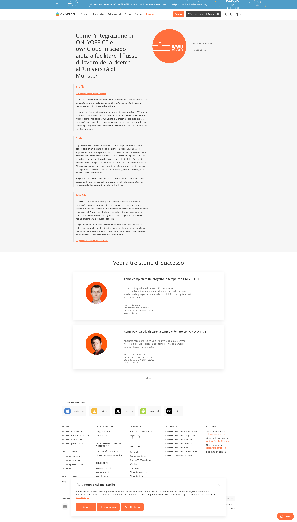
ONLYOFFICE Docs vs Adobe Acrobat (181, 451)
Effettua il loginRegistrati (203, 14)
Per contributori (103, 468)
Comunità (134, 452)
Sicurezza (135, 426)
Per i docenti (101, 435)
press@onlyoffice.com (216, 447)
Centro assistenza (138, 456)
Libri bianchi (135, 468)
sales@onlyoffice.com (216, 434)
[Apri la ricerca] (225, 14)
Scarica (179, 14)
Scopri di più (82, 497)
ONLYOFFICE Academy (140, 460)
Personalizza (108, 507)
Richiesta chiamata (216, 451)
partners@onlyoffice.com (217, 441)
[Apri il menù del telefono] (231, 14)
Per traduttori (102, 472)
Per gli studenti (103, 431)
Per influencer (102, 476)
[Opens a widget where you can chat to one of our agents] (285, 516)
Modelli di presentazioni (73, 443)
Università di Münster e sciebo (91, 93)
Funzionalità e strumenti (107, 451)
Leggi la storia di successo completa (92, 240)
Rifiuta (86, 507)
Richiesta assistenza (139, 472)
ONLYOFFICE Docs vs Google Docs (179, 435)
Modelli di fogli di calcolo (73, 439)
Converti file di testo (71, 456)
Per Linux (103, 411)
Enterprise (98, 14)
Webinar (134, 464)
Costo (128, 14)
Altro (148, 378)
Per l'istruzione (105, 426)
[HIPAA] (132, 437)
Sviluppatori (114, 14)
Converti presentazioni (72, 464)
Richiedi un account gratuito (109, 455)
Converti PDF (68, 468)
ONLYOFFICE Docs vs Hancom (178, 455)
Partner (138, 14)
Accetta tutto (132, 507)
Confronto (170, 426)
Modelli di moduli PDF (72, 431)
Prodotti (84, 14)
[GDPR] (139, 437)
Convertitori (69, 451)
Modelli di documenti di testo (75, 435)
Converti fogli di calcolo (72, 460)
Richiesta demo (137, 476)
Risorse (150, 14)
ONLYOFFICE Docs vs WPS (176, 447)
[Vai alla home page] (65, 14)
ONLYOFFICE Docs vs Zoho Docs (179, 439)
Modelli (66, 426)
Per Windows (78, 411)
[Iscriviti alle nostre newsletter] (65, 506)
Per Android (153, 411)
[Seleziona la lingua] (238, 14)
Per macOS (128, 411)
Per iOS (177, 411)
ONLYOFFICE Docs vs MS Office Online (181, 431)
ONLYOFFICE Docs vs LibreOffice (179, 443)
